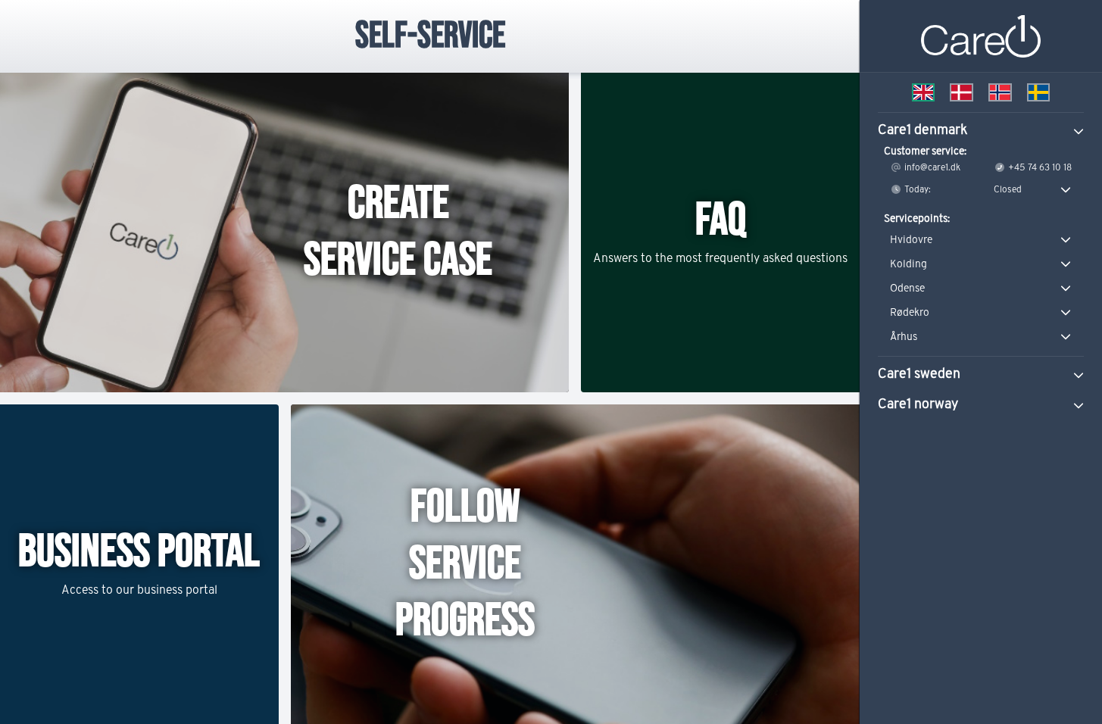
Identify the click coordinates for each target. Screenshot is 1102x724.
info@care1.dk (931, 167)
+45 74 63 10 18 (1039, 167)
